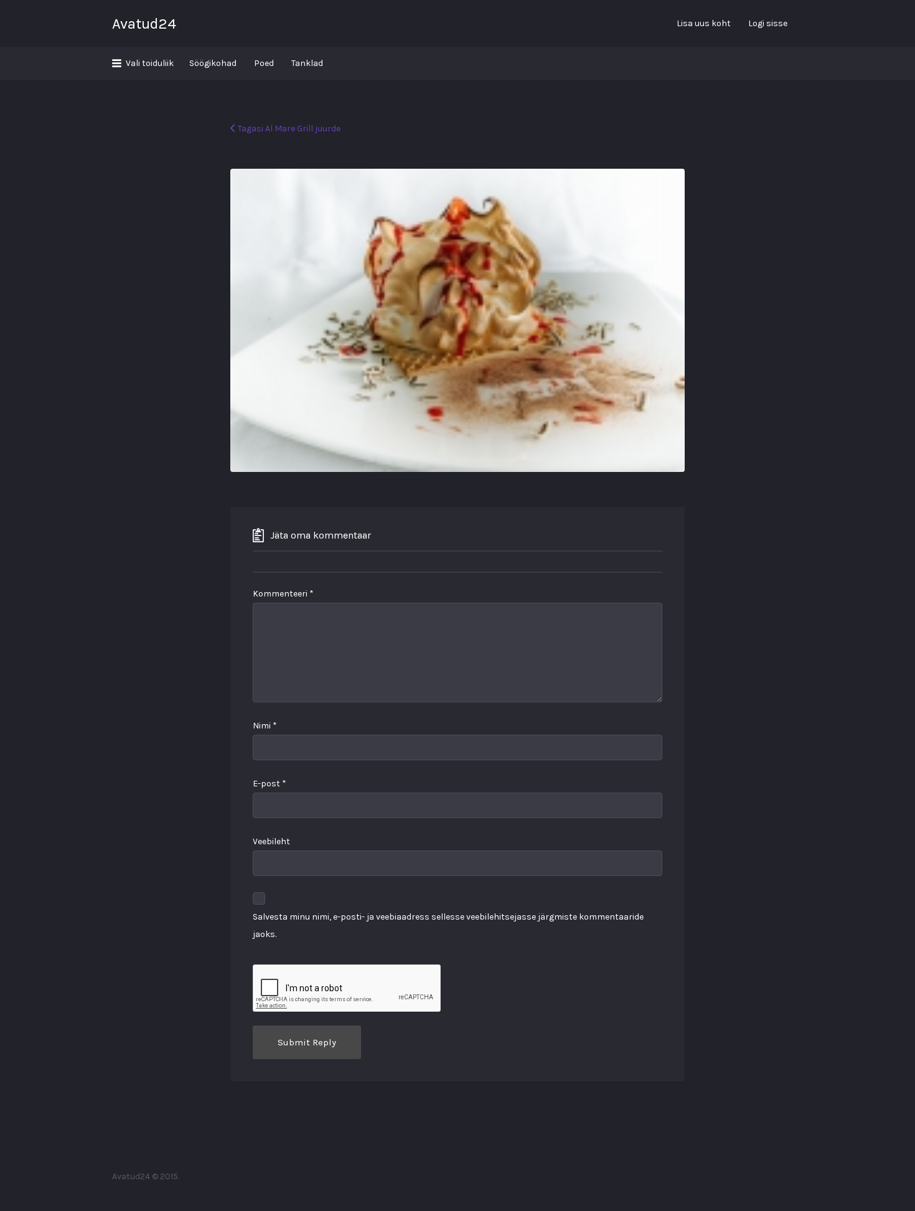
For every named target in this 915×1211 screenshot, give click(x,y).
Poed (264, 63)
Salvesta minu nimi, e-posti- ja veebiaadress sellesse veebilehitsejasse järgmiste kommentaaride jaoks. (448, 926)
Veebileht (271, 841)
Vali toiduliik (150, 63)
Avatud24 (144, 23)
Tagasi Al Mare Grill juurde (289, 128)
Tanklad (307, 63)
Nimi (265, 725)
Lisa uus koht (704, 23)
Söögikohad (213, 63)
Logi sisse (767, 23)
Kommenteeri (283, 593)
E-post (269, 783)
